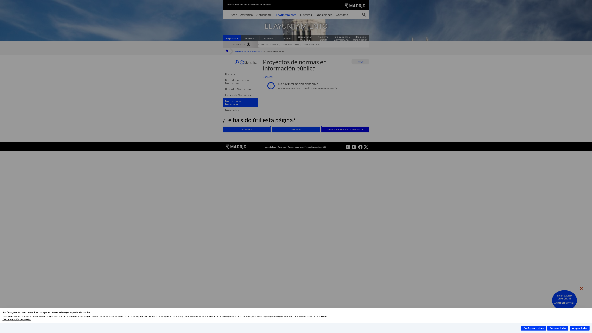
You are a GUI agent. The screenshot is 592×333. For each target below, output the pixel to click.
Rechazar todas (558, 328)
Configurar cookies (534, 328)
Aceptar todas (579, 328)
